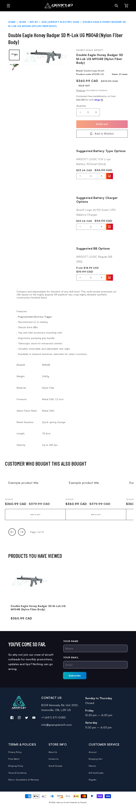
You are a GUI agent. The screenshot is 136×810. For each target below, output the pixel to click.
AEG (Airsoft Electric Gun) (60, 21)
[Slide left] (12, 532)
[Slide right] (21, 532)
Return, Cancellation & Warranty (23, 779)
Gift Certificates (96, 773)
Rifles (34, 21)
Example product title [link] (23, 483)
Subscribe (75, 675)
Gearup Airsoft (63, 802)
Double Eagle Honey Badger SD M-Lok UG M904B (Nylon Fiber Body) (38, 607)
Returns (92, 766)
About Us (53, 752)
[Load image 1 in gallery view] (14, 55)
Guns (22, 21)
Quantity (81, 105)
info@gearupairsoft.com (56, 724)
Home (11, 21)
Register (92, 779)
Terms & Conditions (17, 773)
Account (93, 752)
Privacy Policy (15, 752)
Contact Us (54, 759)
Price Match (14, 759)
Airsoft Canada (55, 766)
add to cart (35, 514)
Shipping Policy (15, 766)
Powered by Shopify (78, 802)
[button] (7, 5)
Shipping (80, 90)
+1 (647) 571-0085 (53, 717)
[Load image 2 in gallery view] (14, 67)
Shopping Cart (95, 759)
